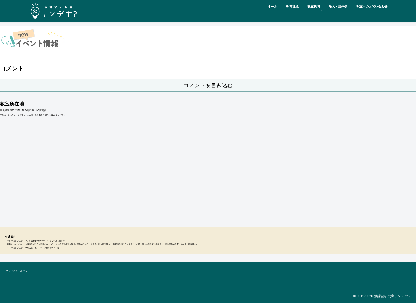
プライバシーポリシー (18, 271)
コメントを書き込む (208, 85)
